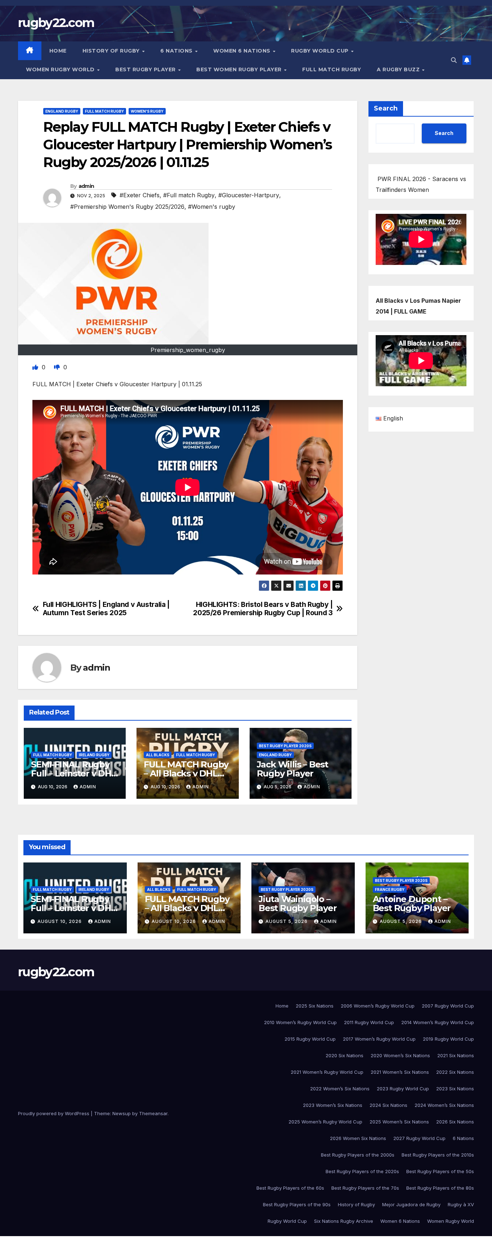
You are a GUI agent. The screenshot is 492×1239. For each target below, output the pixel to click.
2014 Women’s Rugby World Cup (437, 1022)
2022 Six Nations (455, 1072)
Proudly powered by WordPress (54, 1113)
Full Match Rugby (331, 69)
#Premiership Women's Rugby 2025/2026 (127, 206)
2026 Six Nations (455, 1122)
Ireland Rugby (94, 755)
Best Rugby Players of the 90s (297, 1204)
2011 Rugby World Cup (369, 1022)
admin (86, 186)
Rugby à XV (461, 1204)
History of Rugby (112, 51)
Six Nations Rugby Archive (343, 1221)
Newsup (121, 1113)
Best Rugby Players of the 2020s (362, 1171)
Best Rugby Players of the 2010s (438, 1155)
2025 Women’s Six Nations (399, 1122)
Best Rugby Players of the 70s (365, 1188)
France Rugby (389, 889)
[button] (454, 60)
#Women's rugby (211, 206)
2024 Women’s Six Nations (444, 1105)
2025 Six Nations (315, 1006)
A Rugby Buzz (399, 69)
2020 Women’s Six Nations (400, 1055)
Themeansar (153, 1113)
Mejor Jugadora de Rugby (411, 1204)
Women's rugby (147, 111)
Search (386, 108)
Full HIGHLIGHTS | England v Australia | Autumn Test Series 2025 (106, 608)
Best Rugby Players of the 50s (440, 1171)
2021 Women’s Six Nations (400, 1072)
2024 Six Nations (388, 1105)
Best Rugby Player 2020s (285, 746)
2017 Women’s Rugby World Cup (379, 1039)
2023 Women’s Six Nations (332, 1105)
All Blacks (157, 755)
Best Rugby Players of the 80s (440, 1188)
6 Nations (177, 51)
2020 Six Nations (344, 1055)
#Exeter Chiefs (140, 195)
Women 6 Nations (242, 51)
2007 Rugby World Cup (448, 1006)
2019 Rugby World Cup (448, 1039)
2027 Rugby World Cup (419, 1138)
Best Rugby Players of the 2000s (357, 1155)
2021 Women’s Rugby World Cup (327, 1072)
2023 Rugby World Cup (403, 1088)
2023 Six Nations (455, 1088)
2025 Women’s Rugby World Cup (325, 1122)
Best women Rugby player (239, 69)
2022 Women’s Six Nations (340, 1088)
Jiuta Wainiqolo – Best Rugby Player (298, 903)
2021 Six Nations (455, 1055)
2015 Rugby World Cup (310, 1039)
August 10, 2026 (60, 921)
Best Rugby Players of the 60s (290, 1188)
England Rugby (61, 111)
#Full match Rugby (189, 195)
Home (58, 51)
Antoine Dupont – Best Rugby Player (412, 903)
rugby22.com (56, 22)
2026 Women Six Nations (358, 1138)
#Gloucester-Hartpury (248, 195)
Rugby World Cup (320, 51)
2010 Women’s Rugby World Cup (300, 1022)
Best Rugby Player (146, 69)
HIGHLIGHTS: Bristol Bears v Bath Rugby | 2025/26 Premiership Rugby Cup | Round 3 (262, 608)
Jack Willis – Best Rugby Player (292, 769)
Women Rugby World (61, 69)
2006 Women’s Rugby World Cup (378, 1006)
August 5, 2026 (287, 921)
